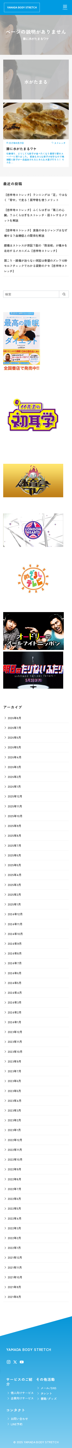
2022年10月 (15, 1159)
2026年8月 (14, 718)
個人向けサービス (22, 1393)
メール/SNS (49, 1388)
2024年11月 (15, 924)
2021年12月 (15, 1257)
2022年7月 (14, 1189)
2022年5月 (14, 1208)
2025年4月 (15, 875)
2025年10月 (15, 816)
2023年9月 (14, 1061)
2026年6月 (14, 737)
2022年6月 (14, 1198)
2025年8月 (14, 835)
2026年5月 (14, 747)
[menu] (65, 7)
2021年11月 (15, 1267)
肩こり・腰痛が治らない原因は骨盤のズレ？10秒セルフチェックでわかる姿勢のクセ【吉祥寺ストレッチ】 (35, 265)
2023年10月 (15, 1051)
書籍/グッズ (49, 1398)
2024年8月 (15, 953)
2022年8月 (14, 1179)
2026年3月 (14, 767)
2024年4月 (15, 992)
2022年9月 (14, 1169)
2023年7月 (14, 1071)
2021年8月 (14, 1297)
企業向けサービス (22, 1398)
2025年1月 (14, 904)
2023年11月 (15, 1041)
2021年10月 (15, 1277)
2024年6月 (15, 973)
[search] (64, 294)
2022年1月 (14, 1247)
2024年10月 (15, 934)
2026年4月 (15, 757)
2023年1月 (14, 1130)
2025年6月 (14, 855)
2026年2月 (14, 777)
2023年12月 (15, 1032)
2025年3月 (14, 885)
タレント (46, 1393)
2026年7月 (14, 727)
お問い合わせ (19, 1419)
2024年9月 (15, 943)
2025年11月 (15, 806)
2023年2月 (14, 1120)
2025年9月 (14, 826)
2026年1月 (14, 786)
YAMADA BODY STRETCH (41, 1442)
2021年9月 (14, 1287)
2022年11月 (15, 1149)
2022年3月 (14, 1228)
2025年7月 (14, 845)
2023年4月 (15, 1100)
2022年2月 (14, 1238)
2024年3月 (15, 1002)
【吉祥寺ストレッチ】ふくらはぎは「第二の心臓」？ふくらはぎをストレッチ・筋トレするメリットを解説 (35, 215)
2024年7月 (15, 963)
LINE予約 (16, 1424)
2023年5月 (14, 1091)
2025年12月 (15, 796)
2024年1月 (14, 1022)
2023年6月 (14, 1081)
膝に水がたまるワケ (21, 148)
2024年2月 (15, 1012)
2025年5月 (14, 865)
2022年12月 (15, 1140)
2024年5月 (15, 983)
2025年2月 (14, 894)
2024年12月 (15, 914)
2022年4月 (15, 1218)
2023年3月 (14, 1110)
